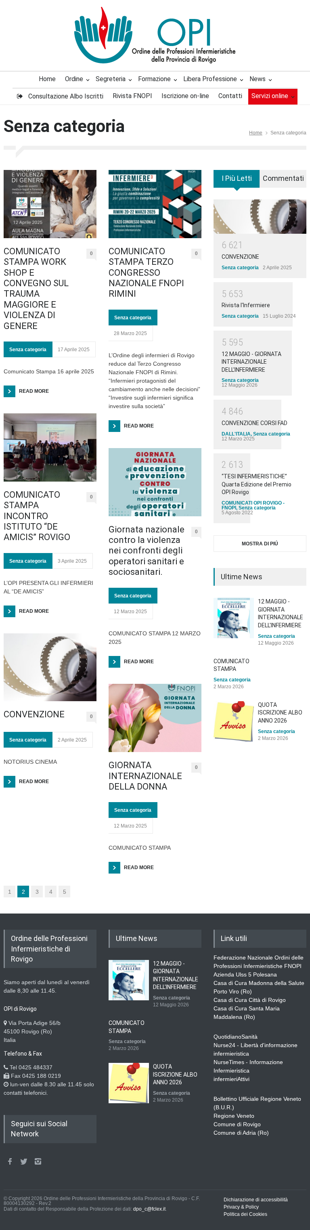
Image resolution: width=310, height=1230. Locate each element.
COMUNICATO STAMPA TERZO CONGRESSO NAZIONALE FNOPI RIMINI (146, 272)
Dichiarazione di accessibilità (256, 1200)
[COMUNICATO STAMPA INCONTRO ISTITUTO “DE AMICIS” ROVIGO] (50, 447)
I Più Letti (237, 178)
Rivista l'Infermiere (246, 305)
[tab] (237, 181)
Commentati (283, 178)
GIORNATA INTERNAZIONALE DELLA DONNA (145, 776)
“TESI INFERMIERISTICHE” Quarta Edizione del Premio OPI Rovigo (256, 484)
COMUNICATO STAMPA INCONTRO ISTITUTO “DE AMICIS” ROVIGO (37, 516)
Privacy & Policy (241, 1207)
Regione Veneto (234, 1116)
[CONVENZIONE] (50, 667)
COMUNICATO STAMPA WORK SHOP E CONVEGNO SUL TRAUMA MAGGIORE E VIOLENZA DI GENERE (36, 288)
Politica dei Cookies (245, 1214)
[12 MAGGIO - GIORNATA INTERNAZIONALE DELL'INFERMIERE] (234, 618)
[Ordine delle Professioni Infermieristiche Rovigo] (155, 50)
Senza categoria (27, 349)
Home (255, 133)
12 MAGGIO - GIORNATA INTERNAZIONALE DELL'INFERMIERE (251, 362)
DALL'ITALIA (236, 434)
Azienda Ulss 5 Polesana (245, 974)
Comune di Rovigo (237, 1124)
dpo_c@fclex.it (149, 1209)
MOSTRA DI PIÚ (260, 544)
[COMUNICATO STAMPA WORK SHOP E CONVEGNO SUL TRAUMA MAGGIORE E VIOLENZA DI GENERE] (50, 204)
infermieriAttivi (231, 1079)
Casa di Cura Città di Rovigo (250, 1000)
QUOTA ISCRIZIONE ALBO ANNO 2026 (280, 713)
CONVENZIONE (34, 714)
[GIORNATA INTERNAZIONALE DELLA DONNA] (155, 718)
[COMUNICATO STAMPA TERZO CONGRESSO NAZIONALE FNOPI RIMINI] (155, 204)
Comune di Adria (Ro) (241, 1132)
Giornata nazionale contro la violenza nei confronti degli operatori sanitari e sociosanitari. (146, 550)
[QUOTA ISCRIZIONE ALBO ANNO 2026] (234, 721)
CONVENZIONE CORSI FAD (254, 423)
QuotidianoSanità (236, 1036)
